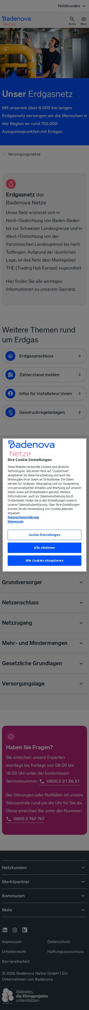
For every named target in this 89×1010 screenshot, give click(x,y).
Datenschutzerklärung (23, 517)
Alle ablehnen (44, 547)
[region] (44, 505)
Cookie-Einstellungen (44, 535)
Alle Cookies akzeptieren (45, 560)
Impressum (15, 521)
